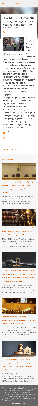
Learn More (15, 404)
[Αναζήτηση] (35, 3)
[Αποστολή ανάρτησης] (4, 134)
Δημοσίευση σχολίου (10, 149)
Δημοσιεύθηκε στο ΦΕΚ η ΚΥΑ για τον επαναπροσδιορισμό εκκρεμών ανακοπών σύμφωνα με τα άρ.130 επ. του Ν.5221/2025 (19, 320)
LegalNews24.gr (13, 3)
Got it (25, 404)
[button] (4, 31)
